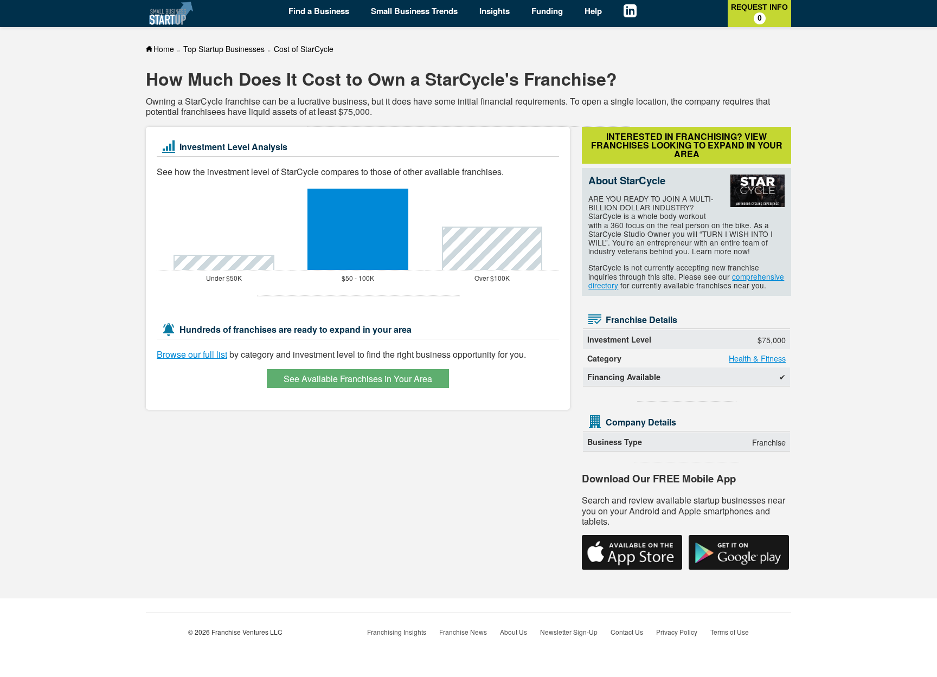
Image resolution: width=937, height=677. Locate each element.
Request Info (759, 12)
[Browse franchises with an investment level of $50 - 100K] (358, 229)
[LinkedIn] (638, 12)
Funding (547, 11)
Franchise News (463, 631)
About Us (513, 631)
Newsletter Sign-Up (569, 631)
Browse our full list (192, 354)
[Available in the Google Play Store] (739, 552)
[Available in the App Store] (632, 552)
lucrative (314, 101)
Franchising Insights (396, 631)
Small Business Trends (414, 11)
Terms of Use (729, 631)
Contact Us (627, 631)
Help (593, 11)
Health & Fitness (757, 358)
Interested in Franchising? (686, 145)
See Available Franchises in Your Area (358, 378)
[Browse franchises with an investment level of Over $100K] (492, 248)
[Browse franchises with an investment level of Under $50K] (224, 262)
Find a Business (318, 11)
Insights (494, 11)
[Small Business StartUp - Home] (171, 13)
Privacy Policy (676, 631)
